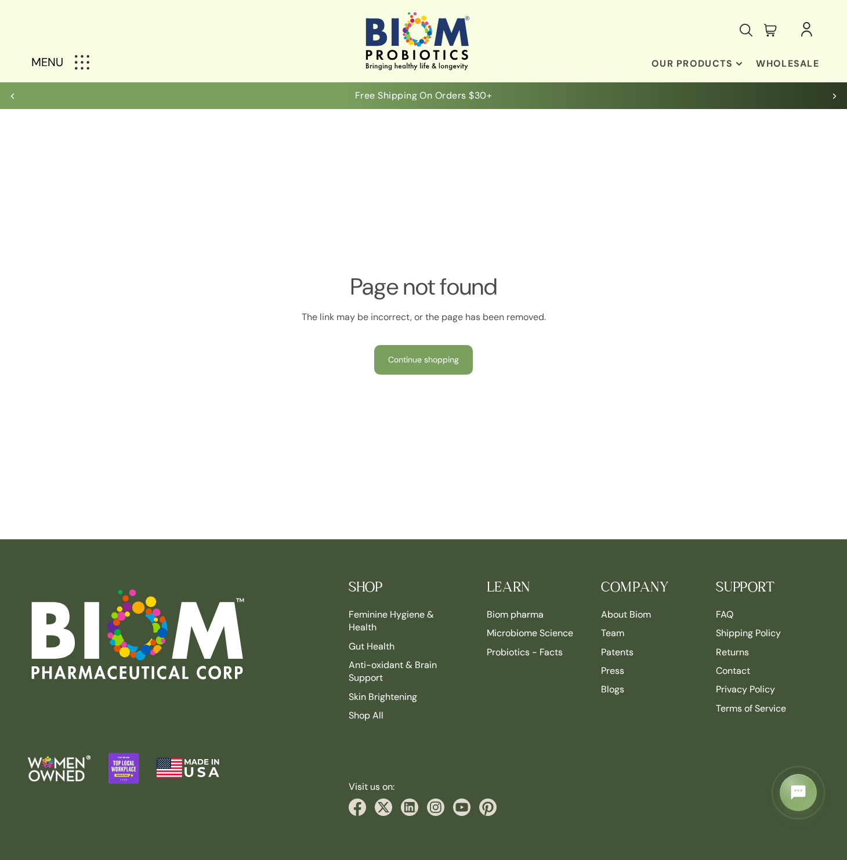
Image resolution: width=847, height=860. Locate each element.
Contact (733, 671)
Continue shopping (423, 359)
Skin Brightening (383, 697)
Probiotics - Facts (525, 651)
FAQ (724, 614)
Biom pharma (515, 614)
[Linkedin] (409, 807)
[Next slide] (834, 95)
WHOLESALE (787, 63)
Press (612, 671)
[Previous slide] (13, 95)
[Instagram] (435, 807)
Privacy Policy (745, 689)
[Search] (746, 30)
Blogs (612, 689)
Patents (617, 651)
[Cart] (770, 30)
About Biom (626, 614)
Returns (732, 651)
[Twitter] (383, 807)
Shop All (366, 715)
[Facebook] (357, 807)
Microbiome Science (530, 633)
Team (612, 633)
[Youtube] (461, 807)
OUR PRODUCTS (692, 63)
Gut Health (371, 646)
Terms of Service (751, 708)
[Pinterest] (488, 807)
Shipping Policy (748, 633)
